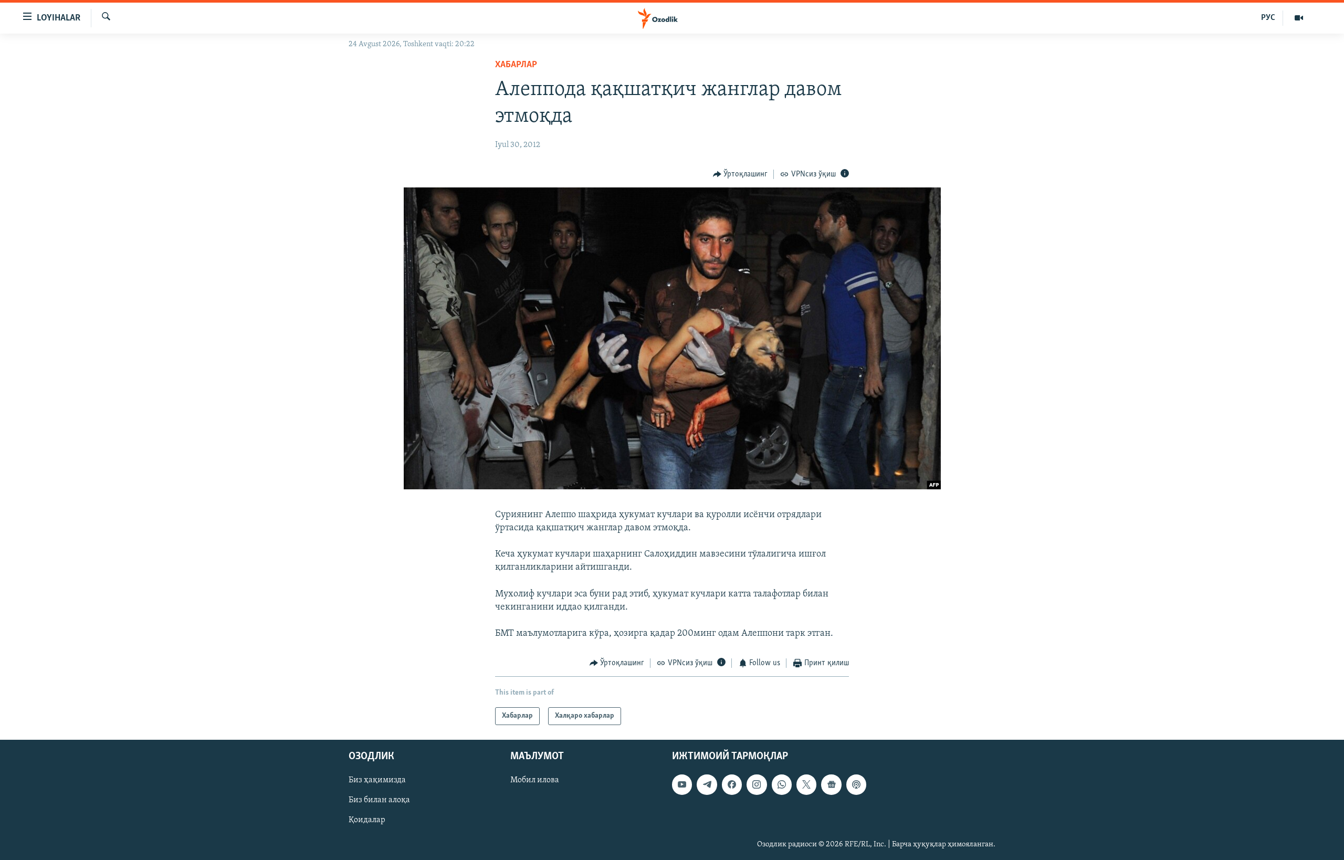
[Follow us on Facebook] (732, 784)
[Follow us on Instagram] (756, 784)
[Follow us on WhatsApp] (782, 784)
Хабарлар (516, 65)
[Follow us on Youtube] (682, 784)
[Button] (740, 174)
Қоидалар (367, 820)
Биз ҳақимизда (377, 780)
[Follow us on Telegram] (707, 784)
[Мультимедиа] (1299, 18)
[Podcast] (856, 784)
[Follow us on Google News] (831, 784)
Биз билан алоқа (379, 800)
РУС (1268, 18)
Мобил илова (534, 780)
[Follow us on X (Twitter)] (806, 784)
